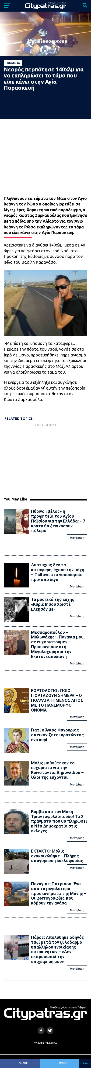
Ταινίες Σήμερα (45, 1043)
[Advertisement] (45, 459)
